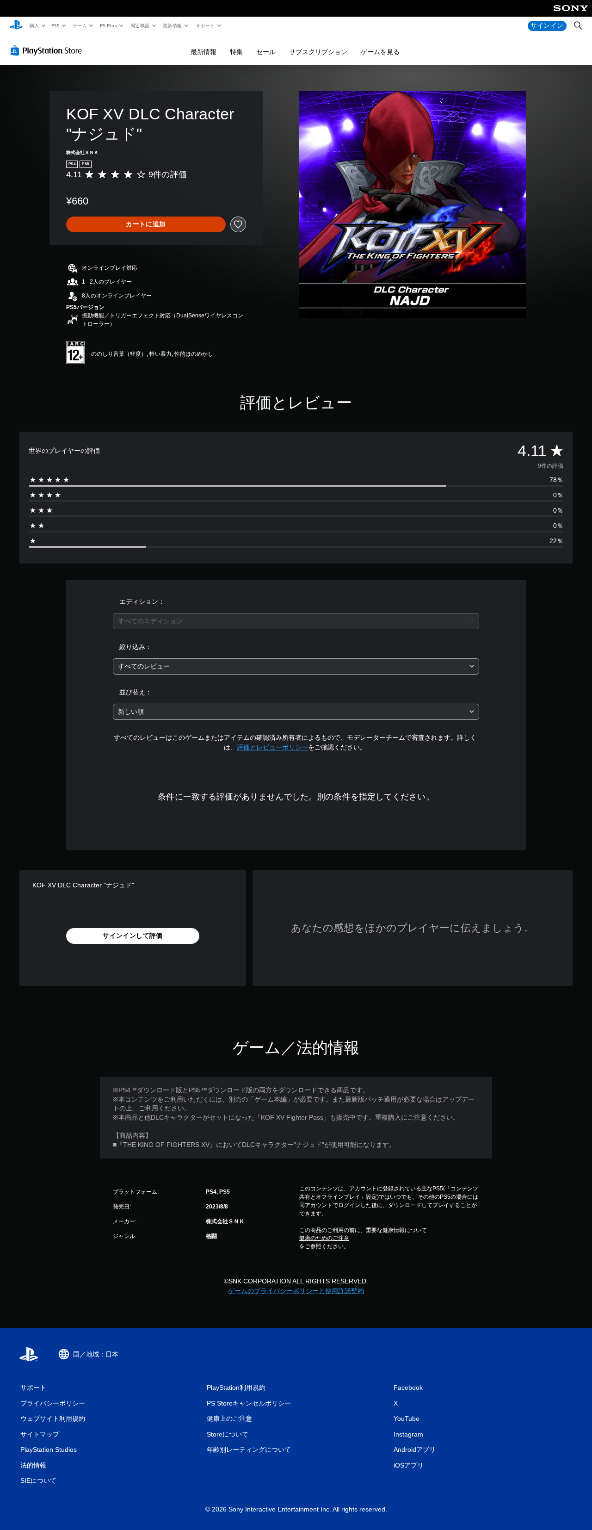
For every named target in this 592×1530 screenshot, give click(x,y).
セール (266, 52)
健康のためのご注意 (324, 1238)
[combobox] (296, 621)
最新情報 (172, 25)
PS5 (55, 25)
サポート (205, 25)
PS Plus (108, 25)
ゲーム (79, 25)
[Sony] (571, 14)
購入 (34, 25)
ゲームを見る (380, 52)
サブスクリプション (318, 52)
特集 (236, 52)
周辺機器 (139, 25)
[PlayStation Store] (48, 50)
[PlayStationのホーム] (16, 26)
